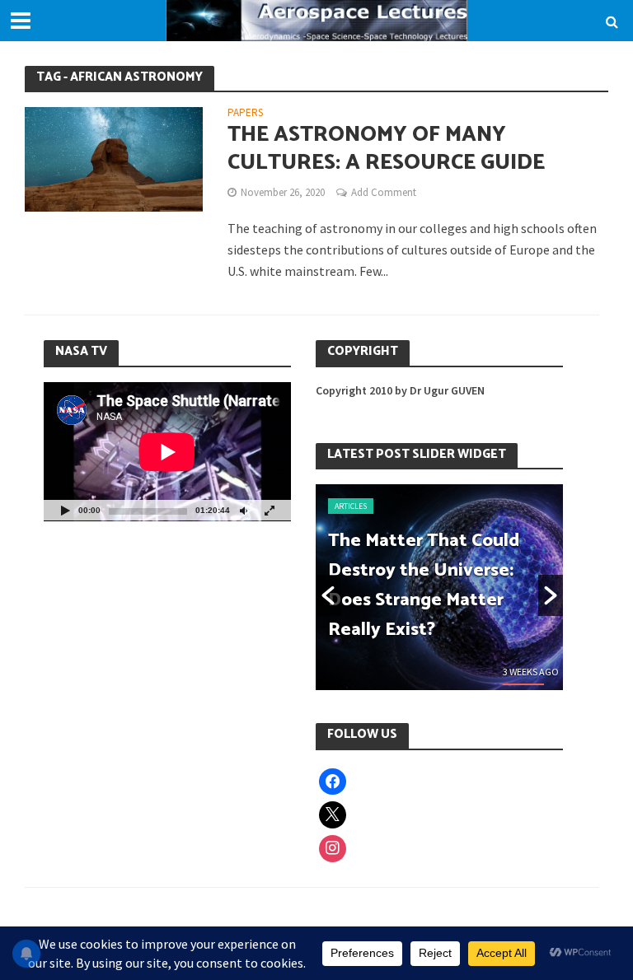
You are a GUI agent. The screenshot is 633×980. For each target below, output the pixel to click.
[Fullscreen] (269, 510)
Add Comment (383, 192)
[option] (446, 587)
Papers (245, 113)
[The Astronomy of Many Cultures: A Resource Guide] (114, 157)
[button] (328, 595)
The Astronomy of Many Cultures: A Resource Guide (386, 148)
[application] (167, 451)
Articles (358, 506)
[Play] (65, 510)
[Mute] (243, 510)
